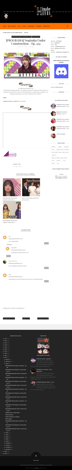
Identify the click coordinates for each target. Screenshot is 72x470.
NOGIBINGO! (66, 146)
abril (7, 432)
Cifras (53, 163)
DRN (10, 274)
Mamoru (14, 247)
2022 (5, 353)
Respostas (9, 244)
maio (7, 434)
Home (4, 26)
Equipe (26, 32)
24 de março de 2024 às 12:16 (15, 238)
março (7, 363)
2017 (5, 342)
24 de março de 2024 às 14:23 (15, 276)
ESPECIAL (59, 160)
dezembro (8, 449)
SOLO (58, 163)
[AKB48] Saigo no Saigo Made (12, 412)
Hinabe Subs (17, 164)
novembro (8, 447)
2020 (5, 349)
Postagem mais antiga (43, 318)
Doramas (38, 26)
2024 (5, 357)
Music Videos (12, 26)
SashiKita (54, 155)
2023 (5, 355)
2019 (5, 347)
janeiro (7, 359)
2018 (5, 345)
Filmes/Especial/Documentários (12, 32)
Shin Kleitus (13, 261)
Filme (53, 160)
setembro (8, 443)
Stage (24, 26)
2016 (5, 340)
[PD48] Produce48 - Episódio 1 (43, 358)
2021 (5, 351)
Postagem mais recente (9, 318)
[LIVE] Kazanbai (9, 414)
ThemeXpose (36, 468)
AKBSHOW (60, 146)
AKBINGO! (54, 146)
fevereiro (8, 361)
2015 (5, 338)
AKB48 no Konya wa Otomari (63, 149)
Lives (19, 26)
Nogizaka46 (35, 36)
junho (7, 437)
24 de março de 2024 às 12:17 (15, 263)
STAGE (64, 160)
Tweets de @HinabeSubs (57, 87)
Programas (31, 26)
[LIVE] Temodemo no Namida (12, 416)
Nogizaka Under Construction (21, 36)
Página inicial (26, 318)
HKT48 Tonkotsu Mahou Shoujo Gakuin (60, 152)
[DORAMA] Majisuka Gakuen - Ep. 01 (45, 382)
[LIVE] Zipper (8, 419)
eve (10, 236)
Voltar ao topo (36, 460)
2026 (5, 453)
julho (7, 439)
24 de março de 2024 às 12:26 (18, 250)
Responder (46, 243)
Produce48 (46, 26)
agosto (7, 441)
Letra (53, 149)
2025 (5, 451)
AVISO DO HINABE (61, 134)
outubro (8, 445)
